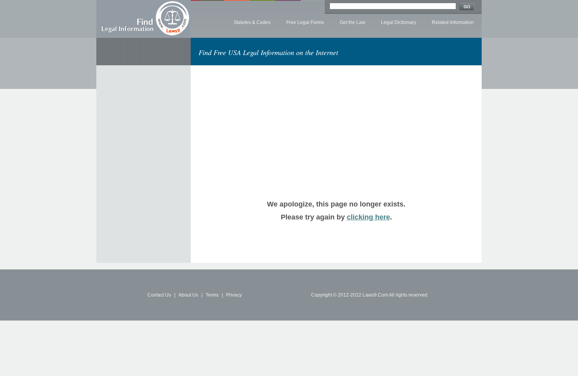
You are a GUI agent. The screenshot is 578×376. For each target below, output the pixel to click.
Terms (212, 295)
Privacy (234, 295)
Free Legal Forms (305, 22)
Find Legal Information (143, 18)
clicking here (368, 217)
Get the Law (352, 22)
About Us (188, 295)
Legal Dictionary (398, 22)
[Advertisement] (265, 120)
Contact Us (159, 295)
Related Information (453, 22)
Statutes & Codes (252, 22)
